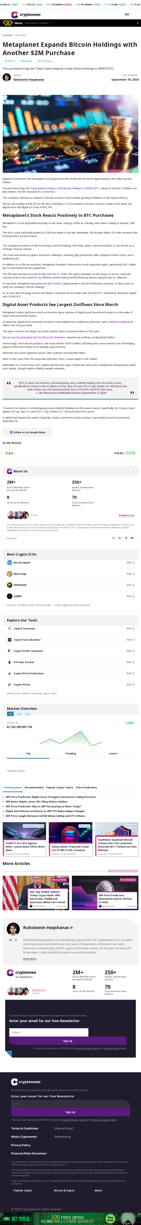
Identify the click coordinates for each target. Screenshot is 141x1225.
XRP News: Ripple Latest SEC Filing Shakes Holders (37, 801)
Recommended (34, 787)
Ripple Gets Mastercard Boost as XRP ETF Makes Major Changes (45, 811)
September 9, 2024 (94, 393)
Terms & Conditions (24, 1128)
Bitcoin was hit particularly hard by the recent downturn (34, 337)
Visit (129, 562)
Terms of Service (111, 1048)
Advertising (63, 1137)
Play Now (110, 1219)
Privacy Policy (20, 1145)
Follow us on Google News (29, 432)
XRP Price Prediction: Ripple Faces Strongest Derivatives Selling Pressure (51, 797)
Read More (29, 958)
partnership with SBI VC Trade (50, 274)
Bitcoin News (20, 35)
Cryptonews (7, 35)
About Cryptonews (24, 1137)
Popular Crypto (23, 1190)
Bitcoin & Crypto (64, 1190)
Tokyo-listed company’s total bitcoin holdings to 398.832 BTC (64, 188)
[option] (24, 839)
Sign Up (67, 1041)
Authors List (126, 515)
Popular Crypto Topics (59, 787)
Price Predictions (86, 787)
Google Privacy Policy (87, 1048)
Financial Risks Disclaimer (29, 1153)
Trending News (12, 787)
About (98, 1190)
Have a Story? (64, 1128)
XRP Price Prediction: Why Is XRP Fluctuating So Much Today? (43, 806)
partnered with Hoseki (48, 283)
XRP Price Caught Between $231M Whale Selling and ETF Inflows (45, 816)
